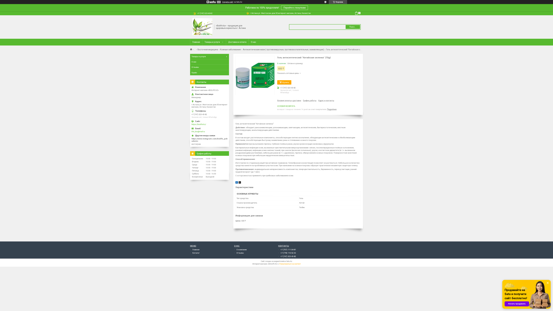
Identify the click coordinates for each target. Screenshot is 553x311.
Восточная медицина (208, 49)
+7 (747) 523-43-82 (288, 256)
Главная (196, 42)
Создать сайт (227, 2)
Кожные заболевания (230, 49)
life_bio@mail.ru (198, 131)
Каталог (196, 253)
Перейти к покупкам (294, 7)
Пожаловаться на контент (290, 264)
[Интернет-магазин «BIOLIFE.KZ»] (202, 26)
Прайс (194, 73)
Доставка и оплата (237, 42)
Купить (285, 82)
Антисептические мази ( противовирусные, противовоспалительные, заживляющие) (283, 49)
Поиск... (352, 27)
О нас (253, 42)
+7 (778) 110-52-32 (288, 253)
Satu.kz (289, 261)
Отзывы (195, 67)
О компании (241, 250)
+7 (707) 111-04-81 (288, 250)
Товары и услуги (212, 42)
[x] (240, 183)
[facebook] (236, 183)
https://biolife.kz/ (199, 124)
